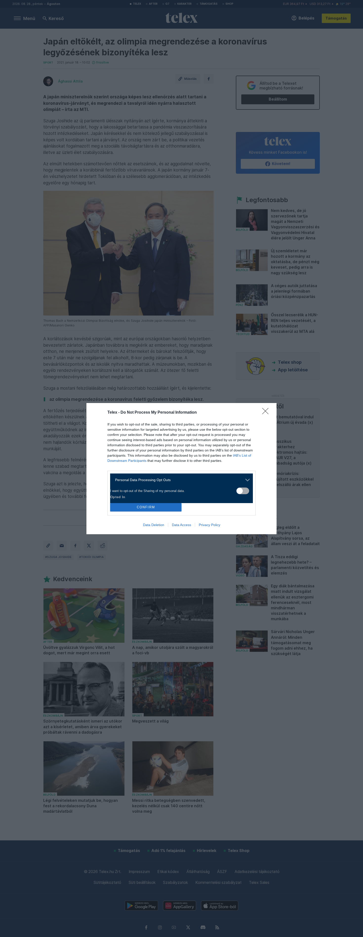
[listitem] (179, 480)
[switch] (242, 491)
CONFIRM (146, 507)
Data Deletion (153, 525)
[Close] (267, 412)
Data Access (181, 525)
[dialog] (181, 468)
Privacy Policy (209, 525)
